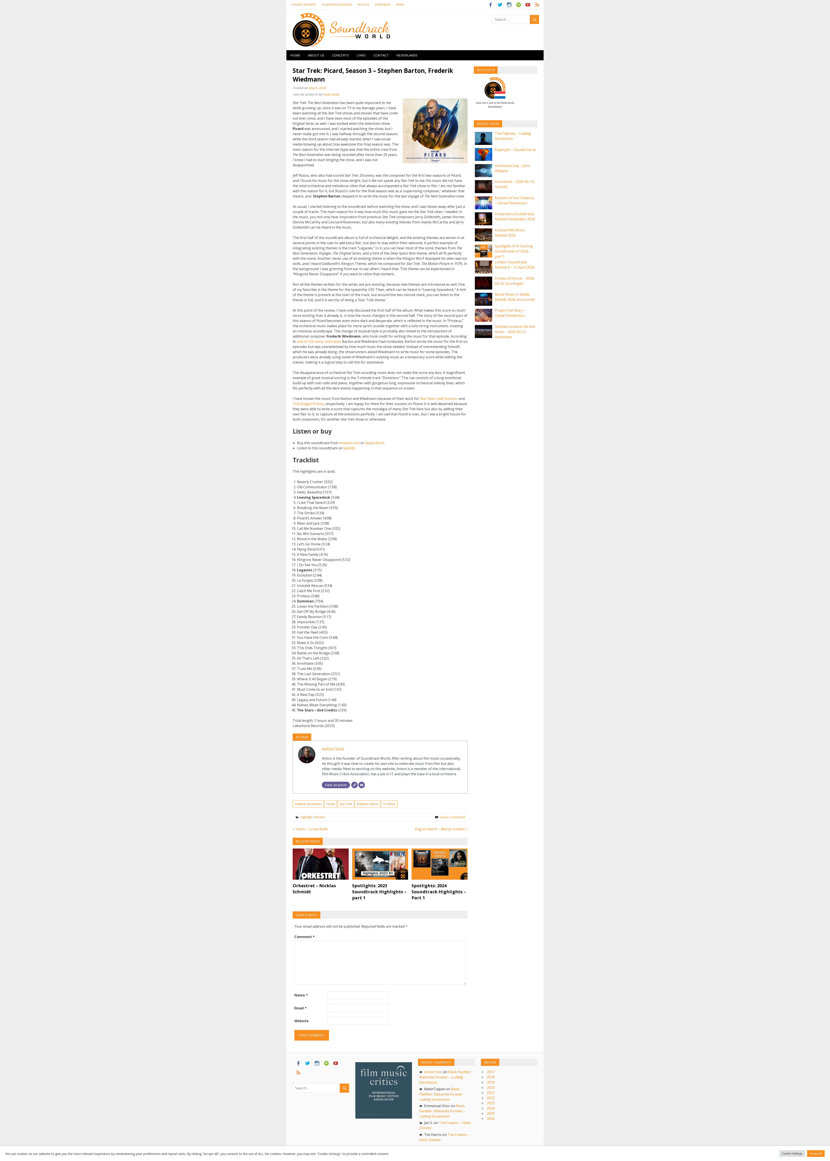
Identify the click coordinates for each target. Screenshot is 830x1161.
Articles (363, 4)
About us (316, 55)
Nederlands (406, 55)
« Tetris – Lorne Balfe (310, 829)
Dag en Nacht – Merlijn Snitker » (441, 829)
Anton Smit (333, 749)
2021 (491, 1092)
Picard (330, 804)
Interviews (383, 4)
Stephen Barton (368, 804)
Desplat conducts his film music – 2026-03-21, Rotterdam (515, 331)
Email (300, 1008)
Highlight (306, 817)
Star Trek (345, 804)
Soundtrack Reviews (337, 4)
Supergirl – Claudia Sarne (515, 149)
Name (301, 995)
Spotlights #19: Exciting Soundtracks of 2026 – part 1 (514, 251)
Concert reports (303, 4)
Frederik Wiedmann (308, 804)
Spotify (349, 448)
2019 (491, 1082)
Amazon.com (349, 442)
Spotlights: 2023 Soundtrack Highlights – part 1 (379, 892)
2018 (491, 1077)
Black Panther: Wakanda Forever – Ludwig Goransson (445, 1077)
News (400, 4)
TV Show (389, 804)
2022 (491, 1097)
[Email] (361, 785)
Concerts (340, 55)
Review (320, 817)
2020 (491, 1087)
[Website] (354, 785)
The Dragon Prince (308, 403)
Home (295, 55)
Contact (381, 55)
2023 (491, 1103)
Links (361, 55)
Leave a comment (452, 817)
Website (301, 1020)
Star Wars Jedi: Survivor (439, 398)
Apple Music (375, 442)
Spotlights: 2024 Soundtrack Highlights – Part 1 (439, 892)
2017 (491, 1072)
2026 (491, 1118)
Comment (304, 936)
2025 (491, 1113)
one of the (305, 341)
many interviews (328, 341)
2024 (491, 1108)
